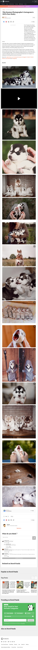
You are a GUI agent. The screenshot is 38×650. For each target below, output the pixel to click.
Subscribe (31, 620)
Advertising (11, 644)
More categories (8, 616)
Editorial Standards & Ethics (5, 647)
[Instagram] (3, 641)
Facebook (16, 57)
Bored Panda (5, 639)
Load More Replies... (9, 547)
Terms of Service (20, 647)
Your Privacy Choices (4, 644)
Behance (4, 58)
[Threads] (10, 641)
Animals (3, 9)
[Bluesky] (8, 641)
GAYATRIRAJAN (8, 544)
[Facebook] (1, 641)
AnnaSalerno (6, 553)
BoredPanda (6, 1)
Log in (36, 1)
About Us (15, 644)
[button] (33, 578)
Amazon (20, 57)
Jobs (19, 644)
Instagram (24, 57)
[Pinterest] (5, 641)
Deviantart (8, 58)
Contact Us (23, 644)
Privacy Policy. (23, 623)
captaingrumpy (6, 540)
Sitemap (27, 644)
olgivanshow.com (9, 57)
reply (8, 542)
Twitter (31, 57)
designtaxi (14, 58)
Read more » (19, 528)
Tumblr (28, 57)
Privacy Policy (13, 647)
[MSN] (12, 641)
